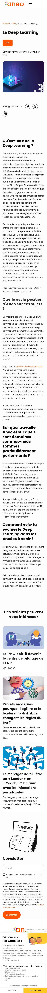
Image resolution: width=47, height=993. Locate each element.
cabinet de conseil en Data (29, 366)
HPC (7, 43)
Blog (15, 23)
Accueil (6, 23)
